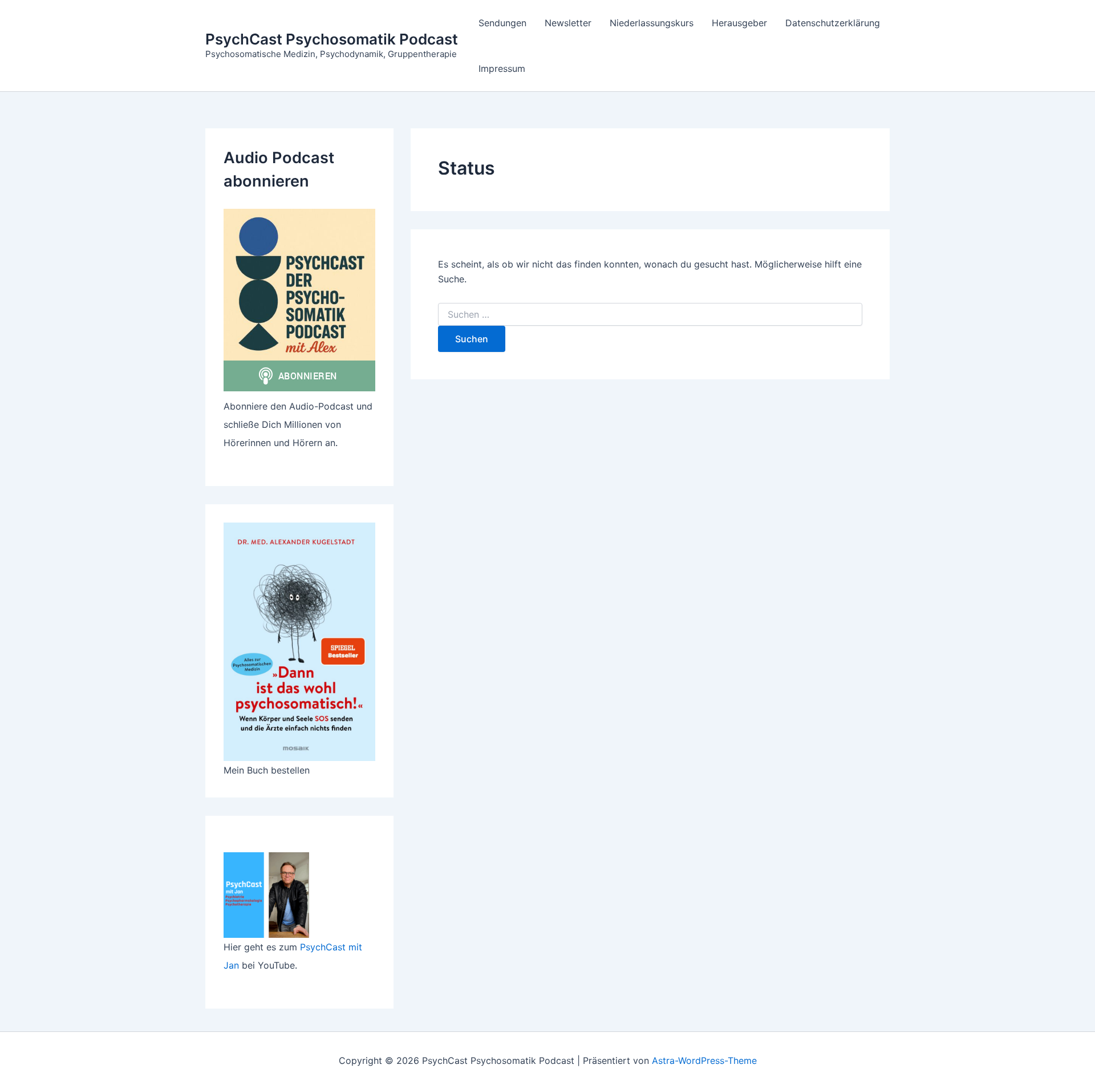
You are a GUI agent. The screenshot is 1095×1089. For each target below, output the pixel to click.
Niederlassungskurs (652, 23)
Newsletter (568, 23)
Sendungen (502, 23)
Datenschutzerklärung (832, 23)
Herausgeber (739, 23)
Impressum (501, 68)
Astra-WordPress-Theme (704, 1060)
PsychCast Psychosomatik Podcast (331, 39)
